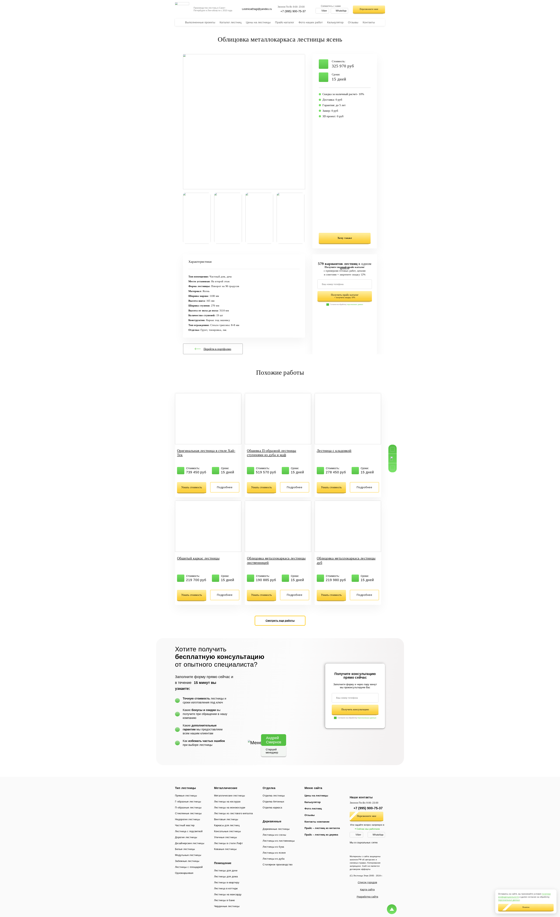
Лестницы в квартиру (226, 882)
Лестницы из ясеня (274, 852)
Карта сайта (367, 889)
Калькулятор (335, 22)
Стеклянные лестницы (188, 813)
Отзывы (353, 22)
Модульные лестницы (188, 855)
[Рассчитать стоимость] (392, 449)
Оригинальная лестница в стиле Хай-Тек (206, 453)
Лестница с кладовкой (334, 451)
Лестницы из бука (273, 846)
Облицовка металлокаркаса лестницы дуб (346, 560)
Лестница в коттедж (226, 888)
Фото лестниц (313, 808)
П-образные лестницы (188, 807)
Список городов (367, 882)
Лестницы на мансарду (228, 894)
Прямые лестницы (188, 795)
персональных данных (355, 304)
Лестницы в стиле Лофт (228, 843)
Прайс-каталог (284, 22)
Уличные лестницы (225, 837)
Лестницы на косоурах (227, 801)
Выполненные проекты (200, 22)
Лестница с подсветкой (189, 831)
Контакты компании (316, 821)
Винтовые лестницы (226, 819)
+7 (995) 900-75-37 (293, 11)
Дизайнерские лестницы (189, 843)
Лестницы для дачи (226, 870)
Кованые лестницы (225, 849)
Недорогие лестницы (187, 819)
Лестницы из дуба (273, 858)
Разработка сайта (367, 896)
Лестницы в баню (224, 900)
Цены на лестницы (258, 22)
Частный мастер (185, 825)
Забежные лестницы (187, 861)
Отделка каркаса (272, 807)
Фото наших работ (311, 22)
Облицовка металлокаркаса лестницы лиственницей (276, 560)
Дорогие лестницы (186, 837)
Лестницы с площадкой (189, 867)
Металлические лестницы (231, 795)
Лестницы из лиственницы (279, 840)
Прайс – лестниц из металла (322, 828)
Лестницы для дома (226, 876)
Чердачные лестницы (227, 906)
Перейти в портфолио (217, 348)
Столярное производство (277, 864)
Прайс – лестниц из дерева (321, 834)
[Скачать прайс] (392, 467)
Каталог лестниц (231, 22)
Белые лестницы (185, 849)
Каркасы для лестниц (227, 825)
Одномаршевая (184, 873)
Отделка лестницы (274, 795)
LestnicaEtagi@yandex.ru (257, 9)
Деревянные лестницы (276, 829)
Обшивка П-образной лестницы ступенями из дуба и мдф (271, 453)
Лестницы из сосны (274, 834)
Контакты (369, 22)
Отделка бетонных (273, 801)
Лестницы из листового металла (233, 813)
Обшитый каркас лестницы (198, 558)
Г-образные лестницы (188, 801)
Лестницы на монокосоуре (229, 807)
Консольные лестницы (227, 831)
